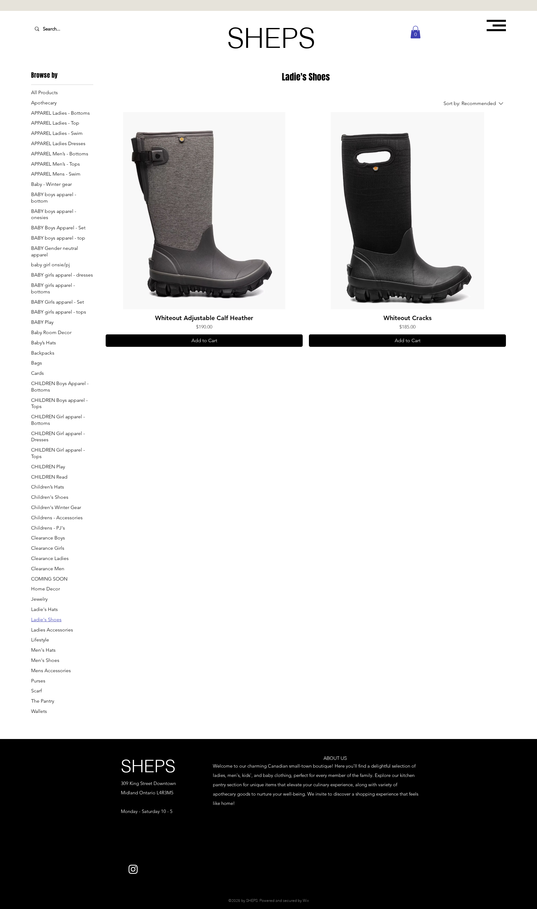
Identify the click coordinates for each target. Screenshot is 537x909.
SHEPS (148, 766)
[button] (496, 25)
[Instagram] (133, 869)
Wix (306, 900)
